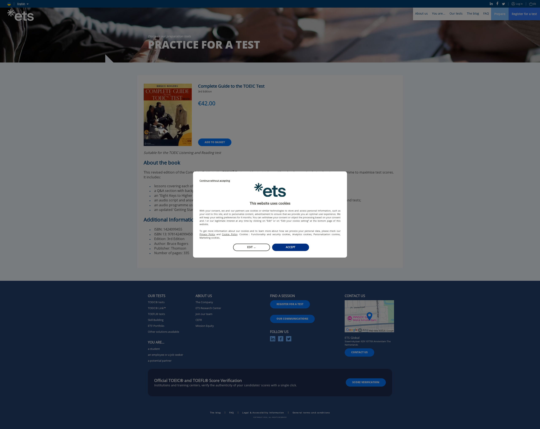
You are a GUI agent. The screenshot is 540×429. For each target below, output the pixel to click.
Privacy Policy (207, 234)
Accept (290, 247)
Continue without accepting (215, 180)
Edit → (251, 247)
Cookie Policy (229, 234)
